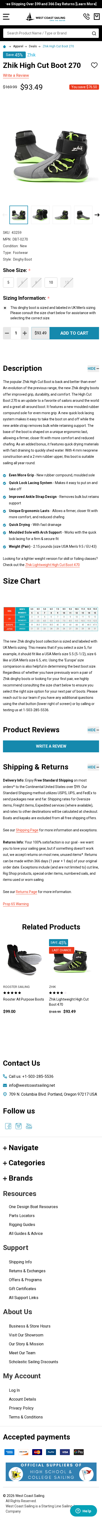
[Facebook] (8, 1126)
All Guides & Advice (26, 1233)
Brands (21, 1178)
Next (97, 214)
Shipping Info (20, 1262)
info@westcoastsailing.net (32, 1085)
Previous (5, 214)
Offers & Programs (25, 1279)
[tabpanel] (24, 984)
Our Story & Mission (26, 1344)
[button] (51, 1472)
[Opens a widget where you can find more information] (83, 1511)
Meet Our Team (22, 1353)
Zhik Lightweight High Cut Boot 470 (52, 565)
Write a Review (16, 75)
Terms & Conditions (26, 1417)
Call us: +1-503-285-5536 (31, 1076)
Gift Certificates (22, 1288)
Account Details (22, 1399)
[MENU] (6, 16)
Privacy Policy (21, 1408)
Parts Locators (22, 1215)
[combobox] (51, 33)
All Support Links (23, 1297)
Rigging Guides (22, 1224)
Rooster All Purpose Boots (23, 999)
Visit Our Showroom (26, 1335)
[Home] (5, 46)
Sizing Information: (26, 298)
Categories (27, 1162)
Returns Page (26, 892)
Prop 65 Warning (16, 904)
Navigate (23, 1147)
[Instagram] (18, 1126)
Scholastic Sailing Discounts (33, 1361)
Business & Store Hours (30, 1326)
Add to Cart (74, 333)
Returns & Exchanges (27, 1271)
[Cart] (97, 16)
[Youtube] (29, 1126)
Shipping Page (27, 830)
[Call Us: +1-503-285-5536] (86, 16)
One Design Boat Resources (33, 1206)
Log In (14, 1390)
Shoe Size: (17, 270)
